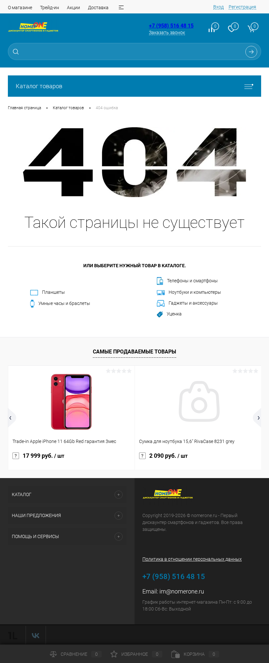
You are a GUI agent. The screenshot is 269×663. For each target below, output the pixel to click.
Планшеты (53, 292)
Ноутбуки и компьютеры (195, 292)
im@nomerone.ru (181, 591)
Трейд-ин (49, 7)
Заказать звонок (167, 32)
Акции (73, 7)
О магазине (20, 7)
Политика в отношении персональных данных (192, 559)
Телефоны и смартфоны (192, 280)
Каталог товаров (39, 86)
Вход (218, 7)
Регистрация (242, 7)
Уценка (174, 313)
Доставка (98, 7)
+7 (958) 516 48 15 (171, 26)
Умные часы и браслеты (64, 303)
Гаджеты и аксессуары (193, 303)
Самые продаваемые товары (134, 352)
